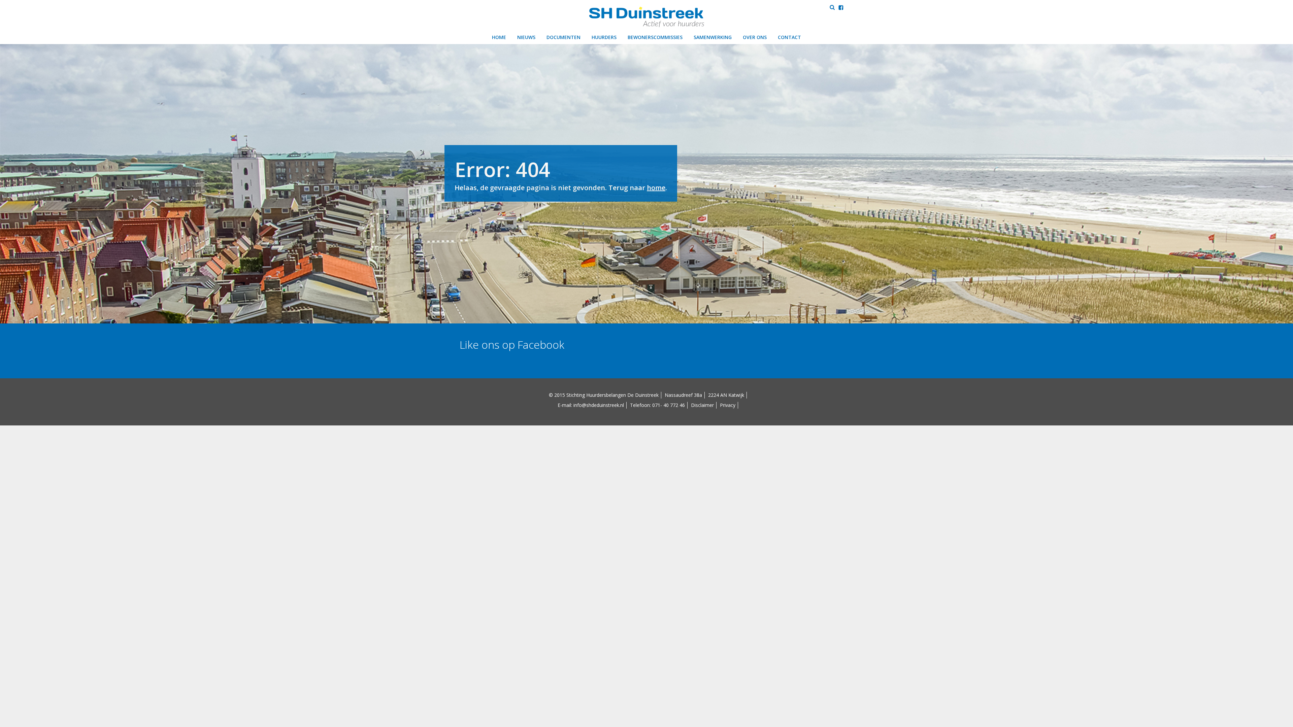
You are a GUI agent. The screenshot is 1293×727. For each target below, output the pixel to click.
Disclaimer (702, 405)
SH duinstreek (646, 17)
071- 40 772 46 (668, 405)
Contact (789, 37)
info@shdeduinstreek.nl (598, 405)
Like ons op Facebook (512, 344)
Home (499, 37)
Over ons (755, 37)
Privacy (727, 405)
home (656, 187)
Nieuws (526, 37)
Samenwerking (713, 37)
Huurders (604, 37)
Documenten (563, 37)
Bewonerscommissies (655, 37)
